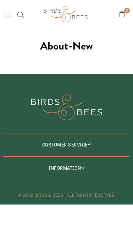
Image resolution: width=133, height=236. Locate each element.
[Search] (20, 14)
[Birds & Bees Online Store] (65, 14)
